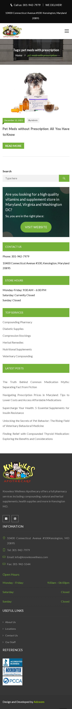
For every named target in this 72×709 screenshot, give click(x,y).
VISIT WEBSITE (36, 227)
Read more (13, 145)
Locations (10, 628)
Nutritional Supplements (17, 349)
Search (7, 171)
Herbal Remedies (13, 342)
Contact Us (11, 635)
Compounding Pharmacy (18, 322)
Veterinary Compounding (18, 356)
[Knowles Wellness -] (12, 31)
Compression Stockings (17, 335)
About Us (10, 622)
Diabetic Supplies (13, 328)
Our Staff (10, 642)
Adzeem (39, 701)
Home (18, 55)
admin (34, 120)
